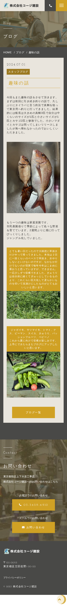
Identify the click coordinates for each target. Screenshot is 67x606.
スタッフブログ (18, 71)
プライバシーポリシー (14, 577)
